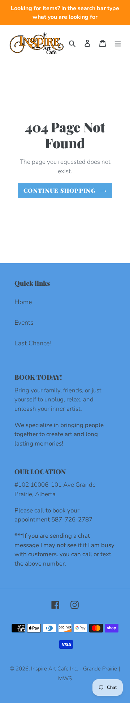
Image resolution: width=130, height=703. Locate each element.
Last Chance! (32, 343)
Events (24, 322)
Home (23, 302)
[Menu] (117, 42)
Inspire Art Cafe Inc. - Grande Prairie (74, 668)
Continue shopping (59, 190)
